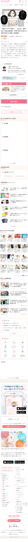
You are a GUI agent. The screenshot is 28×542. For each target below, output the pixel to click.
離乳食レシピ (5, 493)
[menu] (25, 1)
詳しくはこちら (21, 459)
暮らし (11, 5)
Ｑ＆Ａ (4, 487)
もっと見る (13, 163)
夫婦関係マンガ (6, 325)
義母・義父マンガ (16, 325)
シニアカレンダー (19, 495)
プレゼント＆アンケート (21, 478)
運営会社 (13, 530)
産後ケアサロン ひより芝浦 (21, 504)
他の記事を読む (13, 95)
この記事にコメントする (15, 112)
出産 (20, 328)
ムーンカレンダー (19, 492)
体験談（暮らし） (20, 36)
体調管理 (5, 38)
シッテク (18, 497)
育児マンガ (15, 323)
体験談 (3, 489)
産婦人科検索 (5, 504)
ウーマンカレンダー (20, 494)
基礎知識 (4, 477)
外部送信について (4, 532)
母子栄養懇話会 (19, 512)
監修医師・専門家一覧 (7, 470)
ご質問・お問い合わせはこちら (14, 426)
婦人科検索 (4, 506)
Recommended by (18, 275)
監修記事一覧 (21, 74)
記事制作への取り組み (7, 467)
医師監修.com (19, 501)
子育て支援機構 (19, 508)
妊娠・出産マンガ (7, 323)
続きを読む (14, 101)
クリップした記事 (14, 378)
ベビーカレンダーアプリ (21, 486)
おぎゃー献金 (19, 510)
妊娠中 (3, 480)
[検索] (22, 1)
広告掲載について (22, 532)
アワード (18, 471)
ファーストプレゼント (20, 482)
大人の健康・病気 (6, 84)
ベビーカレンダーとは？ (6, 530)
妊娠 (16, 328)
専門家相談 (4, 475)
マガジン (18, 473)
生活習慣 (12, 36)
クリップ (23, 78)
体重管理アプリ (19, 488)
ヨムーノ (18, 499)
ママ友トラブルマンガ (8, 328)
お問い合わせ (15, 534)
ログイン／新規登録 (14, 520)
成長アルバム (5, 498)
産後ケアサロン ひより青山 (21, 503)
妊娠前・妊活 (5, 478)
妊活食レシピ (5, 496)
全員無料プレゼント (20, 480)
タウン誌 (18, 474)
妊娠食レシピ (5, 495)
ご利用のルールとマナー (14, 419)
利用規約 (10, 534)
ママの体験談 (6, 330)
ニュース (6, 5)
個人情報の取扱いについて (20, 530)
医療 (24, 328)
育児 (3, 484)
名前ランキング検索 (20, 469)
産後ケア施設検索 (5, 502)
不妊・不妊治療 (5, 486)
